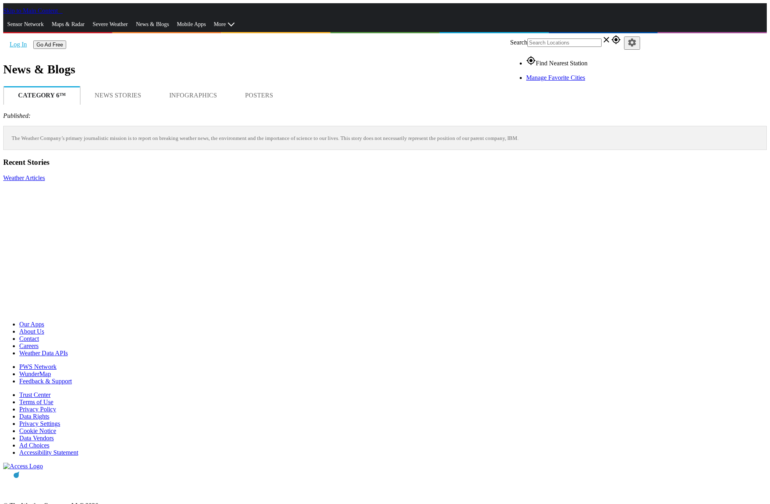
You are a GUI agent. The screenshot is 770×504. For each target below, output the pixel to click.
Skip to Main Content (31, 10)
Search (518, 42)
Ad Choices (34, 445)
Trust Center (35, 394)
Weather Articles (24, 177)
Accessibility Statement (48, 452)
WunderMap (35, 373)
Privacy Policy (37, 409)
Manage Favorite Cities (555, 77)
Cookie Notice (37, 430)
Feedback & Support (45, 381)
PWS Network (38, 366)
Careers (28, 345)
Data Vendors (36, 438)
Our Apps (31, 324)
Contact (29, 338)
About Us (31, 331)
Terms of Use (36, 402)
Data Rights (34, 416)
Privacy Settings (39, 423)
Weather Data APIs (43, 353)
